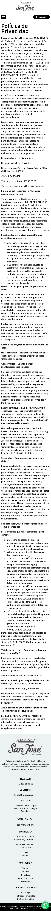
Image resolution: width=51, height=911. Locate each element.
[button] (3, 17)
